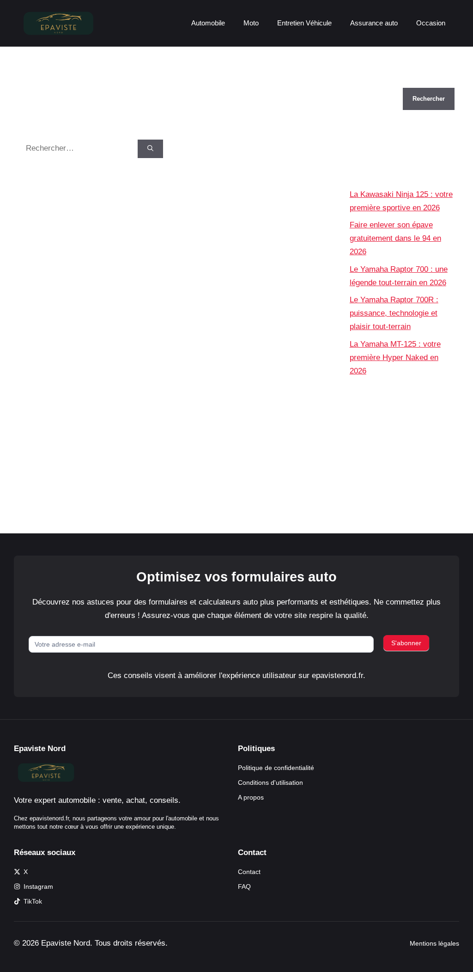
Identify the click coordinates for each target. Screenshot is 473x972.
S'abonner (406, 643)
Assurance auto (374, 23)
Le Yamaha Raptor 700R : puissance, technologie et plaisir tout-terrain (394, 313)
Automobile (208, 23)
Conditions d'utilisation (270, 782)
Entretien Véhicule (304, 23)
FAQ (244, 886)
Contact (249, 871)
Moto (251, 23)
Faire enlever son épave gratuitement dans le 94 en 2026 (395, 238)
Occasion (430, 23)
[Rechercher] (150, 149)
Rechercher (370, 81)
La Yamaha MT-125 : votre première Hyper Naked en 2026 (395, 357)
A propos (251, 797)
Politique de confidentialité (276, 767)
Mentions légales (434, 943)
